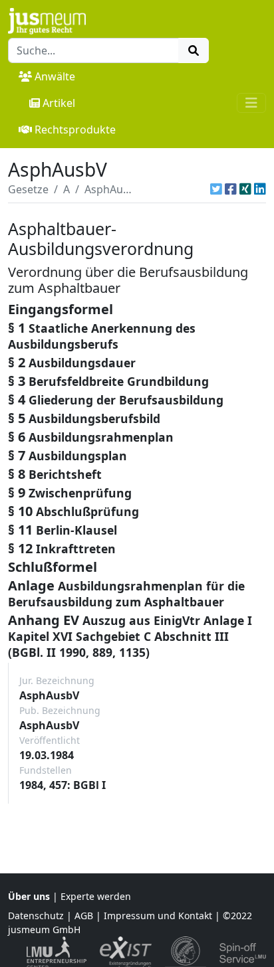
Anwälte (55, 76)
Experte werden (96, 896)
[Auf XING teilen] (245, 189)
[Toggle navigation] (251, 103)
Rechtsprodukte (75, 129)
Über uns (29, 896)
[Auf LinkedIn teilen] (260, 189)
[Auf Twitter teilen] (216, 189)
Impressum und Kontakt (158, 915)
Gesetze (28, 189)
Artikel (59, 103)
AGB (83, 915)
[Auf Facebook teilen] (231, 189)
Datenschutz (36, 915)
